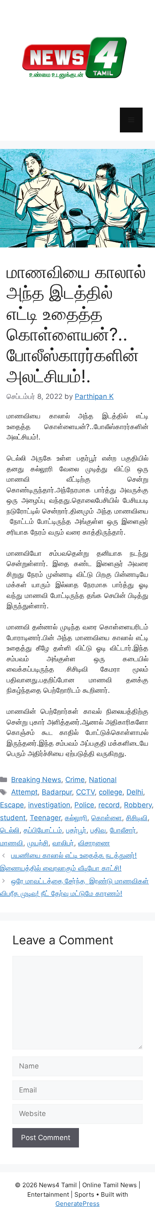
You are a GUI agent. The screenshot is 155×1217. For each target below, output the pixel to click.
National (103, 779)
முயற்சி (37, 843)
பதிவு (98, 830)
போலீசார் (123, 830)
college (110, 792)
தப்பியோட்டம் (43, 830)
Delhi (134, 792)
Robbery (138, 805)
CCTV (85, 792)
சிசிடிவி (137, 818)
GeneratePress (77, 1203)
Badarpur (57, 792)
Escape (12, 805)
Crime (75, 779)
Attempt (24, 792)
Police (84, 805)
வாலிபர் (63, 843)
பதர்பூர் (76, 830)
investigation (49, 805)
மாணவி (11, 843)
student (13, 818)
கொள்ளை (106, 818)
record (109, 805)
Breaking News (36, 779)
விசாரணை (94, 843)
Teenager (45, 818)
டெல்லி (9, 830)
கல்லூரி (76, 818)
